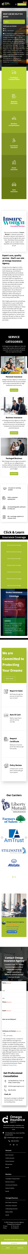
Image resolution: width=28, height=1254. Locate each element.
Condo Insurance (9, 1158)
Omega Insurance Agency (15, 922)
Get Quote (14, 1243)
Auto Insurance (9, 1155)
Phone (6, 1002)
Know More (14, 390)
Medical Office (9, 1212)
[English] (26, 2)
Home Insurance (9, 1161)
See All (7, 1167)
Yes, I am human (9, 30)
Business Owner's (10, 1182)
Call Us (8, 1248)
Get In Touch (9, 678)
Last (3, 998)
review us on (11, 931)
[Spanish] (24, 2)
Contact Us (20, 1248)
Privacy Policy (14, 62)
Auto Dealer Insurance (11, 1202)
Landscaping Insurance (11, 1209)
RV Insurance (8, 1164)
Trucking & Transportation (12, 1178)
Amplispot (18, 1224)
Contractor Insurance (11, 1205)
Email (6, 1010)
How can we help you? (9, 1019)
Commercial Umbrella (11, 1185)
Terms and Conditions (15, 1227)
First (3, 990)
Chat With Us (21, 4)
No (5, 28)
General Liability (9, 1188)
